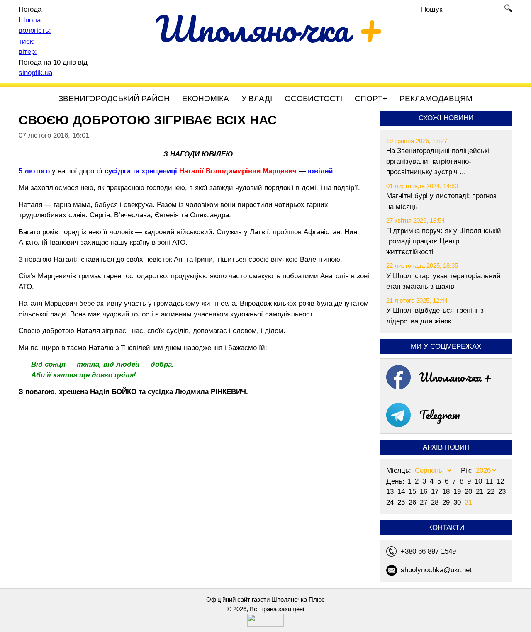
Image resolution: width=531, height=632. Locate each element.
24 (391, 502)
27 (424, 502)
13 (391, 492)
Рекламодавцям (436, 98)
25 (402, 502)
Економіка (205, 98)
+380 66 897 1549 (428, 551)
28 (436, 502)
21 (480, 492)
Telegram (439, 415)
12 (500, 481)
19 (458, 492)
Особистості (313, 98)
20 (469, 492)
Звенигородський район (114, 98)
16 (424, 492)
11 (490, 481)
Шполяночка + (455, 377)
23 (502, 492)
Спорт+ (371, 98)
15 (413, 492)
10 (479, 481)
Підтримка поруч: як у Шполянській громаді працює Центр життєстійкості (443, 241)
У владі (256, 98)
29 (447, 502)
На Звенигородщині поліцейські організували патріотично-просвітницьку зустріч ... (437, 161)
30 (458, 502)
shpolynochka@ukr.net (436, 570)
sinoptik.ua (35, 73)
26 (413, 502)
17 (436, 492)
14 (402, 492)
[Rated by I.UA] (265, 624)
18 (447, 492)
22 (492, 492)
